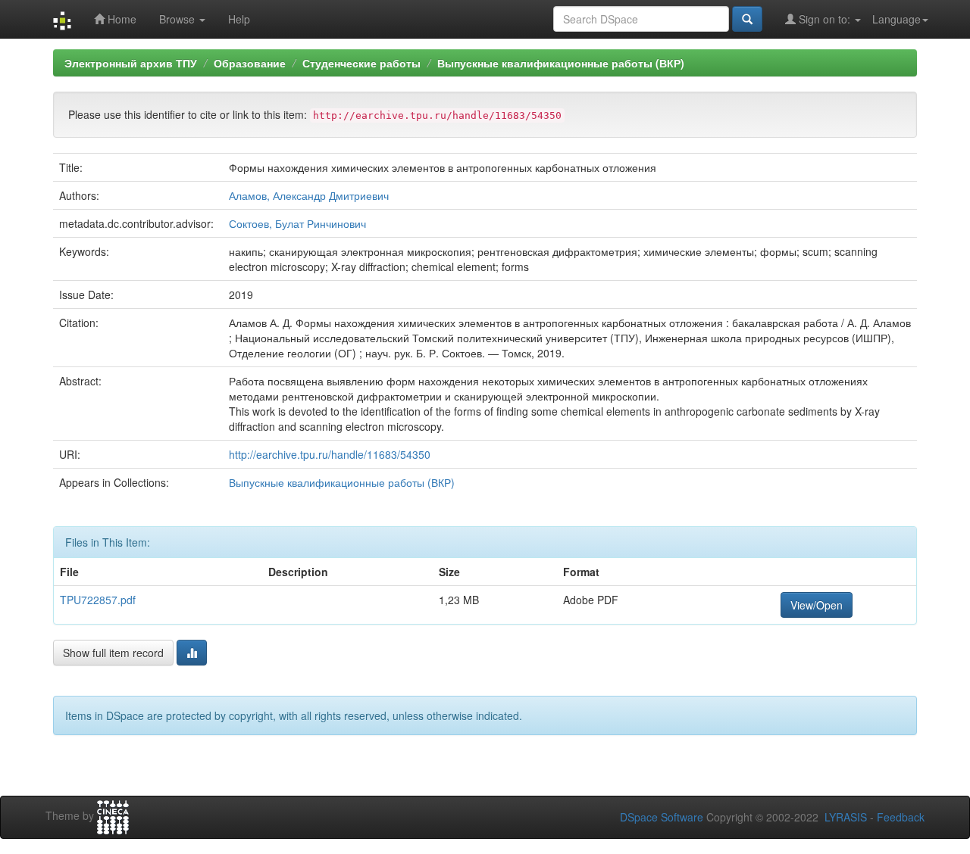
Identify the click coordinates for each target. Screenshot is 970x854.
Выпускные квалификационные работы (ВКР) (560, 62)
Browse (178, 18)
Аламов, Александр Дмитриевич (309, 195)
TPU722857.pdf (98, 599)
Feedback (901, 816)
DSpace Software (661, 816)
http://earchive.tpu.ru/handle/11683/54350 (329, 454)
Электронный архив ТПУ (130, 62)
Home (120, 18)
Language (896, 18)
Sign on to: (824, 18)
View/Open (816, 604)
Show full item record (113, 652)
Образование (250, 62)
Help (239, 18)
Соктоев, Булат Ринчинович (297, 223)
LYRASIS (845, 816)
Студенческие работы (361, 62)
